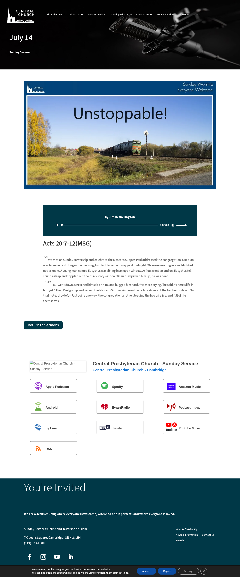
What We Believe (97, 15)
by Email (52, 428)
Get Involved (164, 15)
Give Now (184, 15)
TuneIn (117, 428)
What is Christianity (186, 529)
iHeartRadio (121, 407)
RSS (49, 449)
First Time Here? (56, 15)
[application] (119, 225)
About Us (75, 15)
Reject (167, 571)
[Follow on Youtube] (57, 557)
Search (197, 15)
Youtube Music (190, 428)
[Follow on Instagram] (43, 557)
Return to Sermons (43, 325)
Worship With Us (119, 15)
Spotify (117, 387)
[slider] (180, 225)
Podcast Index (189, 407)
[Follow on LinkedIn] (70, 557)
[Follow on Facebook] (29, 557)
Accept (146, 571)
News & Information (187, 535)
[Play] (57, 225)
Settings (188, 571)
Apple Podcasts (57, 387)
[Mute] (173, 225)
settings (123, 573)
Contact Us (208, 535)
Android (52, 407)
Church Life (142, 15)
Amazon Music (190, 387)
